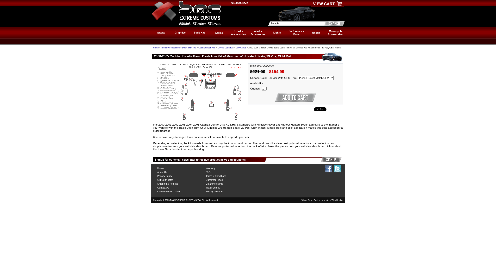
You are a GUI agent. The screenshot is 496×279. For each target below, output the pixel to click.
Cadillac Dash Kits (206, 47)
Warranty (210, 168)
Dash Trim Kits (189, 47)
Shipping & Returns (167, 184)
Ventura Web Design (333, 200)
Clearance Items (214, 184)
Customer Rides (214, 180)
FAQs (208, 172)
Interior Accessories (170, 47)
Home (156, 47)
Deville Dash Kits (226, 47)
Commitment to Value (168, 191)
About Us (162, 172)
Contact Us (163, 187)
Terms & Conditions (216, 176)
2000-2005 (241, 47)
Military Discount (214, 191)
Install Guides (213, 187)
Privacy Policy (164, 176)
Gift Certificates (165, 180)
